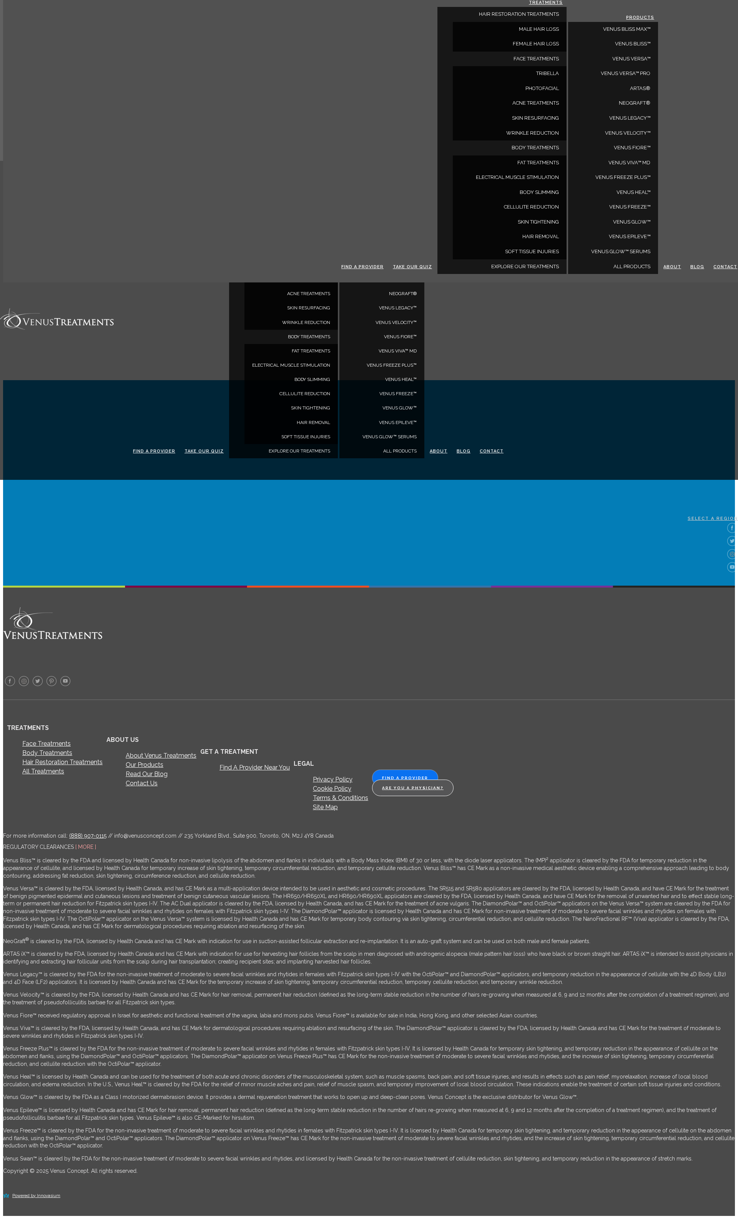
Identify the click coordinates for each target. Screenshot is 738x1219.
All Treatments (43, 771)
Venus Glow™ (399, 408)
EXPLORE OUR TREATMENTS (299, 451)
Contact (492, 451)
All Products (400, 451)
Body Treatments (47, 752)
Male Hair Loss (539, 29)
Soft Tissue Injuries (305, 436)
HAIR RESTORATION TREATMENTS (519, 14)
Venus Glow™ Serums (389, 436)
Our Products (144, 764)
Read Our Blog (147, 774)
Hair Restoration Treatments (62, 762)
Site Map (325, 807)
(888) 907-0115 (87, 836)
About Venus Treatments (161, 755)
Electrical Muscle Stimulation (291, 365)
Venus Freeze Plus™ (392, 365)
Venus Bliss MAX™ (626, 29)
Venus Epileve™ (398, 422)
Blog (463, 451)
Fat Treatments (311, 351)
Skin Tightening (310, 408)
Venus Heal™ (401, 379)
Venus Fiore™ (400, 336)
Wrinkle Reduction (306, 322)
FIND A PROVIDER (405, 778)
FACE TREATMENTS (536, 59)
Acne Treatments (308, 293)
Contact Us (142, 783)
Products (640, 17)
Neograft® (403, 293)
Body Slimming (312, 379)
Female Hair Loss (536, 44)
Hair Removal (313, 422)
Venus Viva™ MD (398, 351)
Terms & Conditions (340, 798)
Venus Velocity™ (396, 322)
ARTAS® (640, 88)
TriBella (547, 73)
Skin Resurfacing (308, 308)
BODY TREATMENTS (309, 336)
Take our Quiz (204, 451)
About (438, 451)
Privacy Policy (332, 779)
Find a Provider (154, 451)
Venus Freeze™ (398, 393)
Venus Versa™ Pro (625, 73)
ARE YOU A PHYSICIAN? (413, 788)
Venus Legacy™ (398, 308)
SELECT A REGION (713, 518)
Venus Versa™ (631, 59)
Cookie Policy (332, 788)
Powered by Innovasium (36, 1195)
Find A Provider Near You (254, 767)
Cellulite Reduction (304, 393)
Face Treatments (46, 743)
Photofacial (542, 88)
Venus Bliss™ (632, 44)
